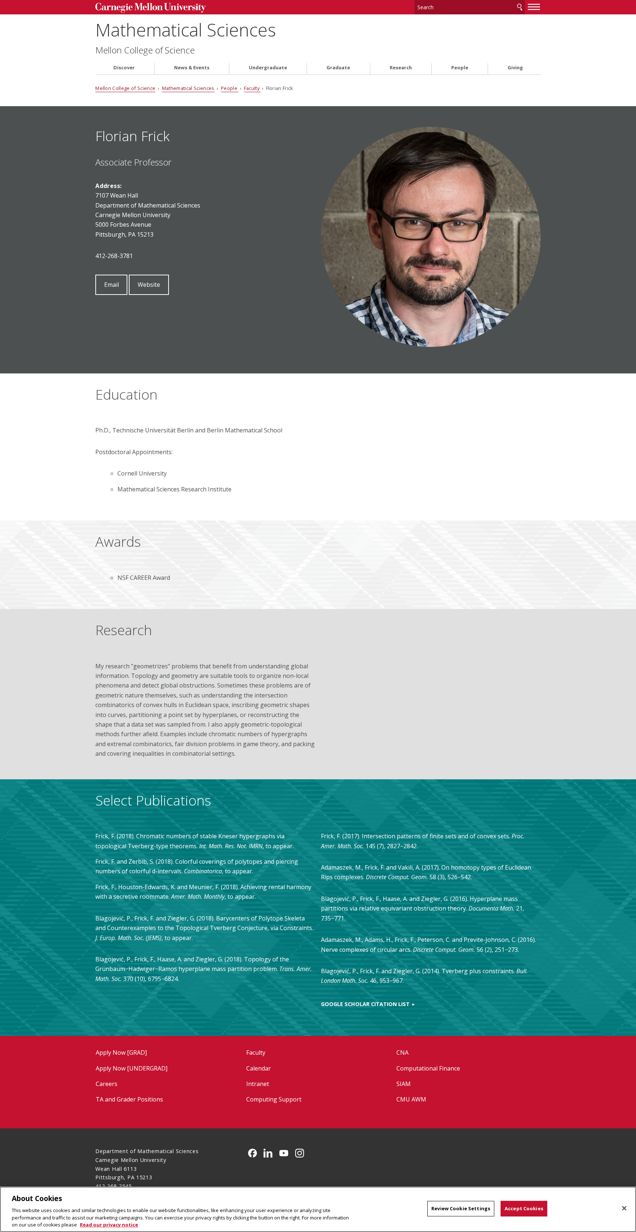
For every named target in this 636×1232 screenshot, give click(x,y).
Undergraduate (268, 68)
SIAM (403, 1084)
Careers (106, 1084)
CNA (402, 1052)
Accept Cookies (524, 1208)
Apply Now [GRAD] (121, 1052)
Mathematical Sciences (185, 30)
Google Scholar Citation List (365, 1003)
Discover (124, 68)
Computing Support (273, 1099)
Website (149, 285)
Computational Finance (428, 1068)
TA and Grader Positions (129, 1099)
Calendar (258, 1068)
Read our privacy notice (109, 1224)
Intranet (257, 1084)
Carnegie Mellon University (150, 8)
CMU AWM (411, 1099)
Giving (515, 68)
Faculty (252, 88)
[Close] (624, 1208)
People (459, 68)
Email (111, 285)
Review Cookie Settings (460, 1208)
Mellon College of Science (145, 50)
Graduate (338, 68)
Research (401, 68)
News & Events (191, 68)
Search (520, 7)
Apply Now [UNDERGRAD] (131, 1068)
